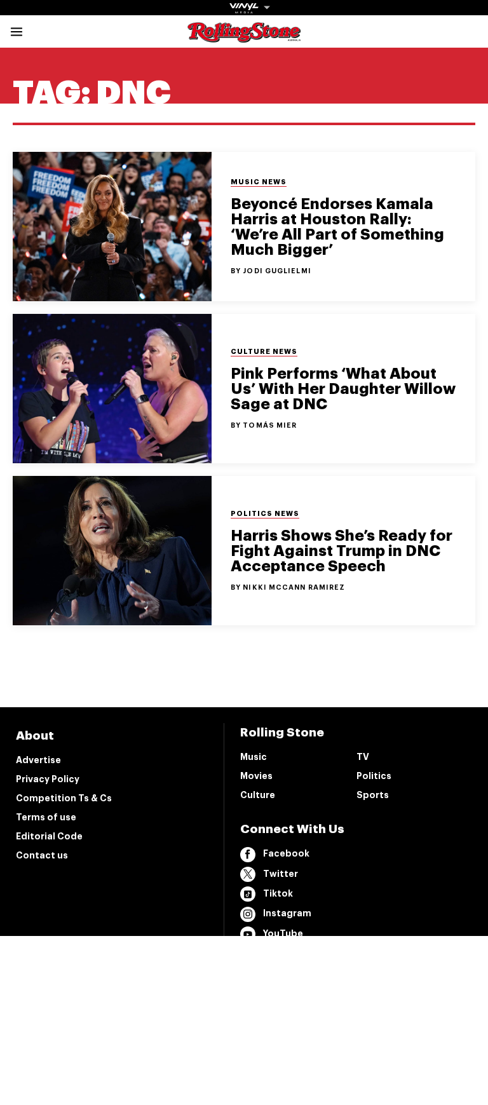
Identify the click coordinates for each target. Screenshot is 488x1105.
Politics (373, 775)
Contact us (42, 855)
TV (362, 756)
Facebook (286, 853)
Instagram (287, 913)
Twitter (280, 873)
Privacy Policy (47, 779)
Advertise (38, 760)
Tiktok (278, 893)
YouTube (283, 933)
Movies (256, 775)
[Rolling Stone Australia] (244, 36)
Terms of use (46, 817)
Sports (372, 794)
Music (253, 756)
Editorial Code (49, 836)
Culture (257, 794)
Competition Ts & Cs (64, 798)
